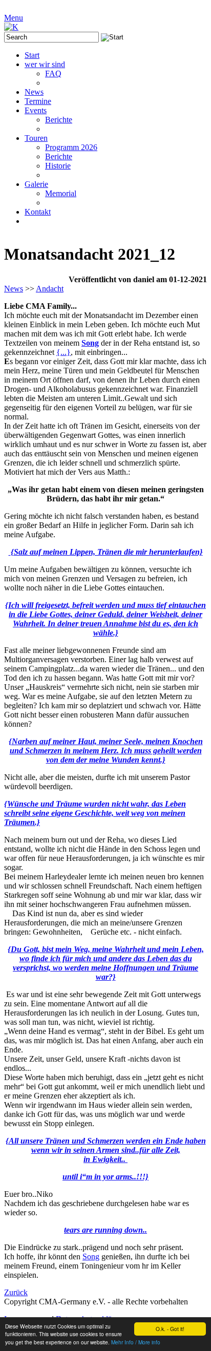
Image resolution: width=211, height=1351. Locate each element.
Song (90, 343)
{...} (63, 352)
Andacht (50, 288)
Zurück (16, 1292)
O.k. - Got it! (170, 1329)
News (13, 288)
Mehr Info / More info (135, 1342)
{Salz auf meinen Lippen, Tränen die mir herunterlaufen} (107, 551)
